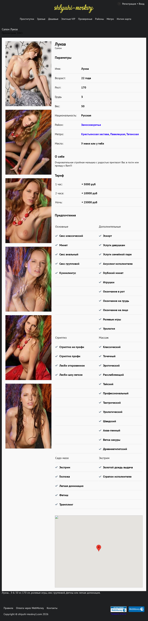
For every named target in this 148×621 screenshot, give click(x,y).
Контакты (52, 608)
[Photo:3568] (28, 347)
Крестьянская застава (95, 134)
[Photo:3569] (28, 416)
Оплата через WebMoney (30, 608)
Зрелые (41, 19)
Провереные (85, 19)
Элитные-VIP (68, 19)
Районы (99, 19)
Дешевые (53, 19)
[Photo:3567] (28, 279)
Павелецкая (117, 134)
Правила (8, 608)
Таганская (132, 134)
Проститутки (27, 19)
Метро (110, 19)
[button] (99, 548)
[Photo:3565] (28, 142)
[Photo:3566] (28, 210)
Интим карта (124, 19)
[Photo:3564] (28, 73)
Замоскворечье (91, 125)
